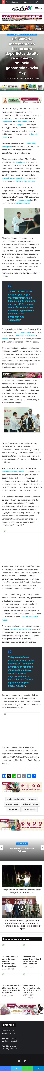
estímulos (14, 809)
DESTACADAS (22, 34)
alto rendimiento (16, 799)
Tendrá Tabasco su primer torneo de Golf (22, 2)
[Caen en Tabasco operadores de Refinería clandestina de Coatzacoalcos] (11, 949)
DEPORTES (11, 34)
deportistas (12, 804)
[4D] (22, 787)
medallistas (30, 809)
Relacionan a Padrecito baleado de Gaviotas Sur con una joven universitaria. (32, 990)
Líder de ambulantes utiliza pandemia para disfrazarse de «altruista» (11, 989)
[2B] (22, 27)
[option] (22, 847)
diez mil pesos (31, 804)
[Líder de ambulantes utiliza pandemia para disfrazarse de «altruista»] (11, 978)
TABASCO (32, 34)
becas (33, 799)
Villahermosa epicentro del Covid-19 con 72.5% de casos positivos (32, 960)
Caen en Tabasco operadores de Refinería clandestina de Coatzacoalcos (10, 961)
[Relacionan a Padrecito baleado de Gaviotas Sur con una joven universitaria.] (32, 978)
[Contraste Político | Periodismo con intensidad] (22, 8)
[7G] (22, 375)
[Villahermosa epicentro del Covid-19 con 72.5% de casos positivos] (32, 949)
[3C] (22, 88)
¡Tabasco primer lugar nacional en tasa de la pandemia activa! (22, 850)
